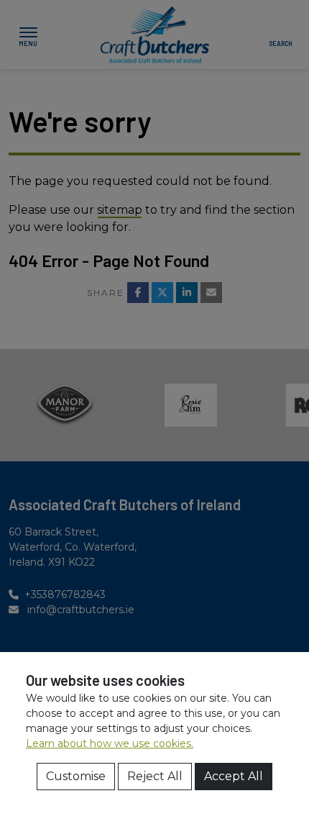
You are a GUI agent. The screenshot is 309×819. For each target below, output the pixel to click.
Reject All (155, 776)
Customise (76, 776)
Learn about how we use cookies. (109, 743)
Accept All (233, 776)
